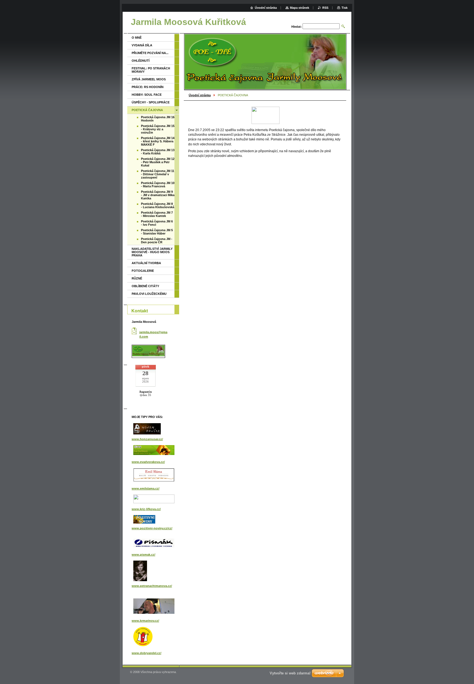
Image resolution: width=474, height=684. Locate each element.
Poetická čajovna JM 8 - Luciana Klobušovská (157, 205)
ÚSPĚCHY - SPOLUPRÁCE (151, 102)
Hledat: (296, 26)
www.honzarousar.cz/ (147, 439)
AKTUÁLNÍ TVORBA (146, 263)
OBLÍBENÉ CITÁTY (145, 286)
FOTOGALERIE (143, 270)
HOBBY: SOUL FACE (147, 94)
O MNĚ (137, 37)
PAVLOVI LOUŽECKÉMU (149, 293)
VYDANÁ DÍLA (142, 45)
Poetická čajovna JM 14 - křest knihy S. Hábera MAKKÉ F (157, 141)
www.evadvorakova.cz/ (148, 461)
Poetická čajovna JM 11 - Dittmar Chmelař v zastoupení (157, 174)
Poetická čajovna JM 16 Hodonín (157, 118)
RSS (325, 7)
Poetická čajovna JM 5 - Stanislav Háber (157, 231)
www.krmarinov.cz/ (145, 620)
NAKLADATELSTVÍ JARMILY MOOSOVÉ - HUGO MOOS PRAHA (152, 252)
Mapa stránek (299, 7)
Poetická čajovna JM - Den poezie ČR (156, 240)
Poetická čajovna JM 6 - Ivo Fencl (157, 223)
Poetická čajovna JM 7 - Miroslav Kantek (157, 214)
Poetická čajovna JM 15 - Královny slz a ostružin (157, 129)
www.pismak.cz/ (143, 554)
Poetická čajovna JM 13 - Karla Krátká (157, 151)
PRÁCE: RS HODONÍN (147, 87)
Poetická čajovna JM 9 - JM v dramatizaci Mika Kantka (157, 195)
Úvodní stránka (200, 95)
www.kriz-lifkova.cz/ (146, 509)
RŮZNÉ (137, 278)
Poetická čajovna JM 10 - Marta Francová (157, 184)
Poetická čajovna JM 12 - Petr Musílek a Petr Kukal (157, 162)
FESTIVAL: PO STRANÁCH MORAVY (151, 70)
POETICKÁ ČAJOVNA (147, 110)
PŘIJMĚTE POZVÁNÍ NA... (150, 53)
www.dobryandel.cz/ (146, 653)
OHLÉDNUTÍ (140, 60)
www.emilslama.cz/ (145, 488)
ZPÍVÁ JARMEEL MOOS (149, 79)
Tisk (345, 7)
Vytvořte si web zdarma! (290, 673)
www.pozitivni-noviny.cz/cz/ (152, 528)
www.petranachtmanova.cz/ (152, 585)
